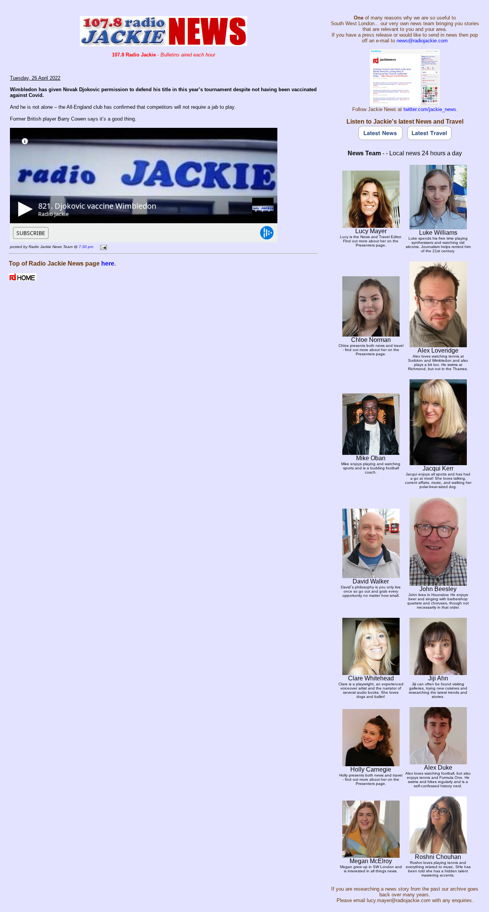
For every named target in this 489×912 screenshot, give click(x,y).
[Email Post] (102, 246)
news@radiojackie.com (422, 41)
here (107, 263)
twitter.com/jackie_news (429, 109)
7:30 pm (86, 247)
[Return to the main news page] (163, 44)
